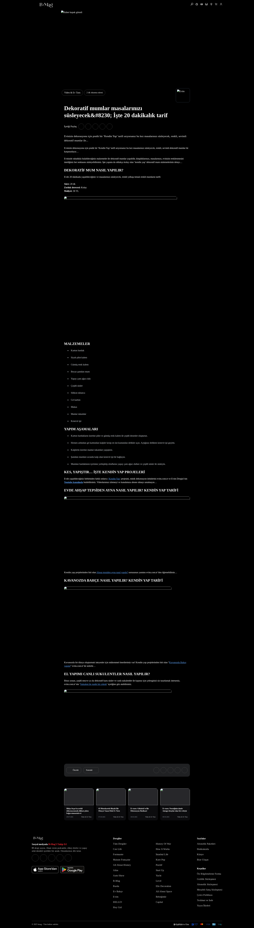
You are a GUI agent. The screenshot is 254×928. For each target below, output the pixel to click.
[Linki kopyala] (109, 126)
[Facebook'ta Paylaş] (81, 126)
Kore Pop (160, 859)
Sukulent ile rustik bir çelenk (93, 684)
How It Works (163, 849)
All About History (122, 865)
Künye (200, 854)
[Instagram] (35, 857)
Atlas (115, 870)
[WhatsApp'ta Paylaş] (95, 126)
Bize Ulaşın (202, 859)
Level (158, 881)
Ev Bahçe (118, 891)
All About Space (164, 891)
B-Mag (116, 881)
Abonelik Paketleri (206, 844)
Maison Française (121, 859)
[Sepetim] (216, 4)
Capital (159, 902)
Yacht (158, 875)
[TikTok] (68, 857)
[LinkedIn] (59, 857)
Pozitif (159, 865)
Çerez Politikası (204, 895)
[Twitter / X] (51, 857)
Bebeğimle (161, 896)
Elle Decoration (163, 886)
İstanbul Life (162, 854)
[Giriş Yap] (221, 4)
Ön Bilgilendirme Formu (209, 874)
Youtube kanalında (73, 482)
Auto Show (118, 875)
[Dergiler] (201, 4)
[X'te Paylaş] (88, 126)
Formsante (118, 854)
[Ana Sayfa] (38, 838)
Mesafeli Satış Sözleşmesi (209, 889)
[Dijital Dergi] (206, 4)
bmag (40, 924)
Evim (115, 896)
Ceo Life (117, 849)
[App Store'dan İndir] (45, 869)
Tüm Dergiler (119, 844)
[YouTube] (43, 857)
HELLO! (117, 902)
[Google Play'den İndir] (72, 869)
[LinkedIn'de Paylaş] (102, 126)
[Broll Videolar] (211, 4)
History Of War (163, 844)
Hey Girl (117, 907)
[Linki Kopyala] (185, 770)
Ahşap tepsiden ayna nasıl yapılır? (112, 572)
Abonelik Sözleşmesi (207, 884)
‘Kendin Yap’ (114, 478)
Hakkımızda (203, 849)
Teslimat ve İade (205, 900)
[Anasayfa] (196, 4)
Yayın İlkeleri (203, 905)
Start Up (160, 870)
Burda (116, 886)
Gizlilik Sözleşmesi (206, 879)
